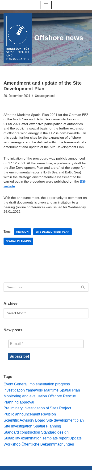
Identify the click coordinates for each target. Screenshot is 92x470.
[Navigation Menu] (46, 5)
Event (8, 384)
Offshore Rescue (62, 396)
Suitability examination (23, 438)
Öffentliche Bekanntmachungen (47, 444)
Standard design (55, 432)
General (21, 384)
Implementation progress (49, 384)
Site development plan (52, 231)
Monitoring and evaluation (25, 396)
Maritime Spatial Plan (62, 390)
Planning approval (19, 402)
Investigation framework (23, 390)
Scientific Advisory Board (24, 420)
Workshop (12, 444)
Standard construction (22, 432)
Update (75, 438)
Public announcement (22, 414)
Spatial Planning (18, 241)
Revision (22, 231)
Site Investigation (18, 426)
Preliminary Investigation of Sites (31, 408)
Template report (55, 438)
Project (65, 408)
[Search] (83, 287)
